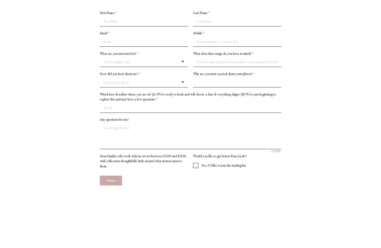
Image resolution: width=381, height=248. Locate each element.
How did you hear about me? (120, 74)
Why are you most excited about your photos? (224, 74)
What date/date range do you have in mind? (223, 53)
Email (104, 33)
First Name (108, 13)
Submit (111, 180)
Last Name (201, 13)
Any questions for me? (114, 119)
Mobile (198, 33)
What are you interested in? (119, 53)
